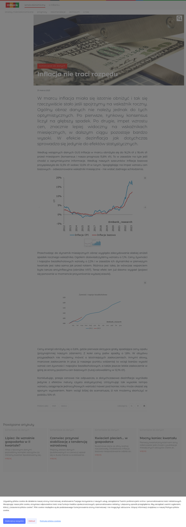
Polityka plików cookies (50, 521)
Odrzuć (32, 521)
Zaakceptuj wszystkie (14, 521)
